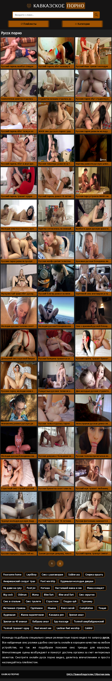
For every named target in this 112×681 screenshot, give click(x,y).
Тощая (102, 608)
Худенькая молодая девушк (76, 581)
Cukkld (88, 628)
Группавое (37, 608)
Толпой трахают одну (16, 628)
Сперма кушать (94, 574)
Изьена (52, 608)
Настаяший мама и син (68, 588)
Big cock (8, 594)
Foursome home (12, 574)
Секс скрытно (87, 594)
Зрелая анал (76, 614)
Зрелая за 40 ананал (15, 621)
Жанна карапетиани (32, 614)
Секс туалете (33, 601)
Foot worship (48, 581)
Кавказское (58, 5)
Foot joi (31, 588)
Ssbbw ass (74, 574)
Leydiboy (31, 574)
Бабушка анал (41, 621)
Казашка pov (56, 614)
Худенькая (9, 614)
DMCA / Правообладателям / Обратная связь (88, 674)
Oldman (22, 594)
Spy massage (61, 621)
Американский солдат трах (19, 581)
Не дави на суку (12, 588)
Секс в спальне (12, 601)
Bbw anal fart (66, 594)
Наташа (45, 588)
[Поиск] (96, 14)
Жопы (35, 594)
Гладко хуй (70, 601)
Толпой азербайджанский (89, 621)
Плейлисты (30, 24)
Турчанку (87, 601)
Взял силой (67, 608)
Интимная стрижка (14, 608)
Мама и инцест (95, 588)
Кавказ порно (10, 674)
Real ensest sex (43, 628)
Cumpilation (86, 608)
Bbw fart (49, 594)
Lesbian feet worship (68, 628)
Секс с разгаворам (52, 574)
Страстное (52, 601)
